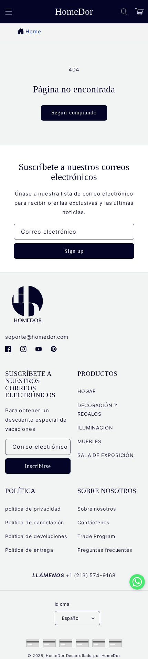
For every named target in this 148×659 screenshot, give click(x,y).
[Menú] (8, 11)
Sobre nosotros (96, 509)
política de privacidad (33, 509)
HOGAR (86, 391)
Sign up (74, 251)
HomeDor (55, 655)
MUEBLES (89, 441)
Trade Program (96, 536)
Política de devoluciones (36, 536)
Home (33, 31)
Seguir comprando (74, 112)
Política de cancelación (34, 522)
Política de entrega (29, 550)
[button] (124, 11)
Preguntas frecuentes (104, 550)
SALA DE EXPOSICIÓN (105, 455)
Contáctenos (93, 522)
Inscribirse (38, 466)
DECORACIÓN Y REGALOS (97, 409)
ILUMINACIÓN (95, 428)
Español (71, 618)
